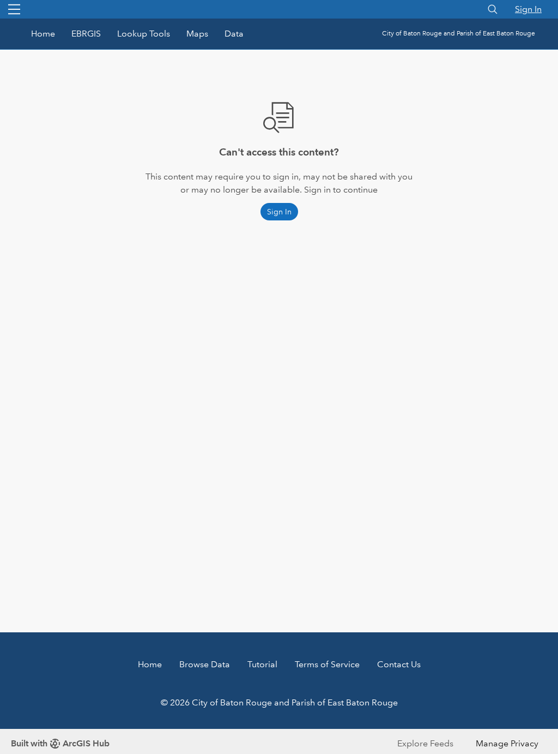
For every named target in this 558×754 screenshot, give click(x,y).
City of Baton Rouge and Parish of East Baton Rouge (458, 33)
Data (234, 33)
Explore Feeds (425, 743)
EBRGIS (86, 33)
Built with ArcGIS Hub (60, 743)
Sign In (528, 9)
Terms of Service (327, 664)
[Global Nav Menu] (14, 9)
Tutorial (262, 664)
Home (43, 33)
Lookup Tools (143, 33)
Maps (197, 33)
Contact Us (399, 664)
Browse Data (204, 664)
